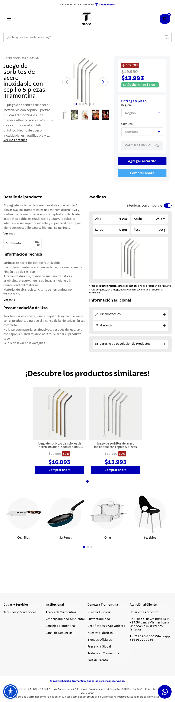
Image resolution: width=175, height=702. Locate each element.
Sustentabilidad (99, 619)
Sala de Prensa (98, 660)
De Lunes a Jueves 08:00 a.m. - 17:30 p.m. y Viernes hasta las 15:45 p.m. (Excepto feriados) (150, 624)
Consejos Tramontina (60, 626)
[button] (84, 547)
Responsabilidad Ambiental (65, 619)
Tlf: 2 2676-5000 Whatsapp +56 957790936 (150, 638)
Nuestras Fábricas (100, 633)
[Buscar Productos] (166, 37)
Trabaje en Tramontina (103, 653)
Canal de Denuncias (59, 633)
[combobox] (87, 37)
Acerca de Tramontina (60, 612)
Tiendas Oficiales (100, 639)
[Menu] (31, 19)
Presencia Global (99, 646)
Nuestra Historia (99, 612)
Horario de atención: (144, 612)
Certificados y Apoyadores (106, 626)
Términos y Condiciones (19, 612)
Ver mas (9, 233)
